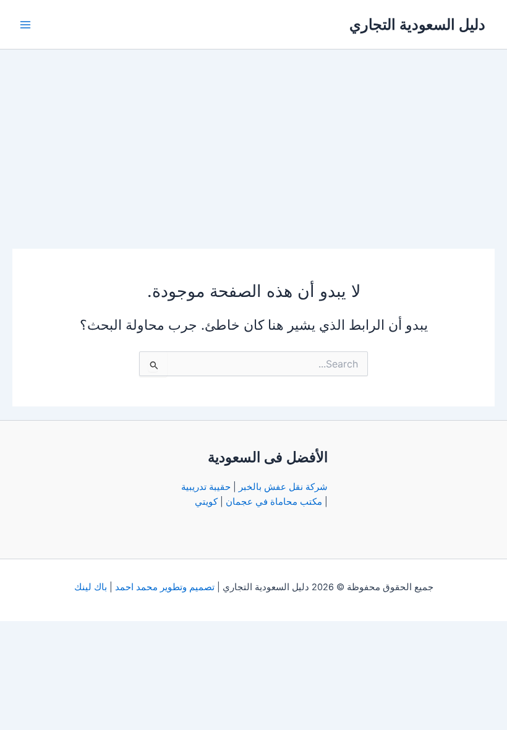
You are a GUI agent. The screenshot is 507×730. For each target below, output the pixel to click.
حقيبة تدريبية (206, 486)
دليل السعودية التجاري (417, 24)
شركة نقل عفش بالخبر (283, 486)
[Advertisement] (253, 142)
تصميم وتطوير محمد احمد (165, 587)
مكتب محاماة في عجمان (274, 501)
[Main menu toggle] (25, 25)
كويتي (206, 501)
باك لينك (90, 587)
